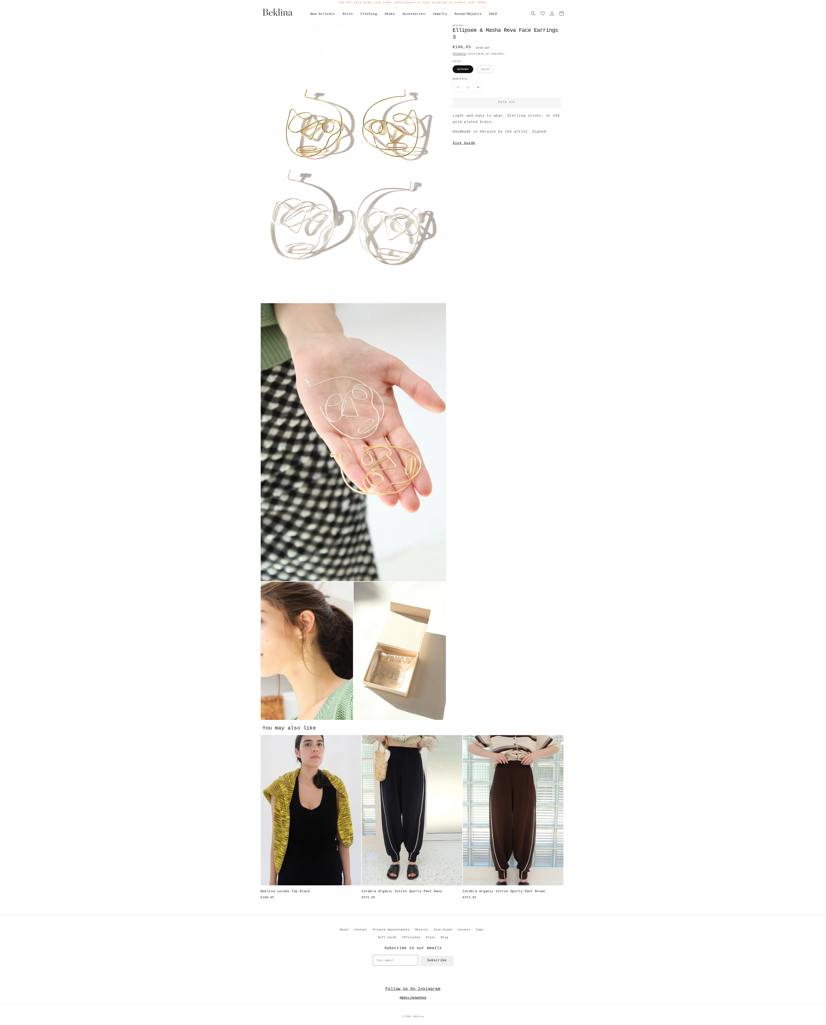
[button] (533, 13)
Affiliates (411, 937)
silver (463, 69)
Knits (348, 14)
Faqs (479, 929)
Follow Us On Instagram (412, 989)
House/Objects (468, 14)
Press (430, 937)
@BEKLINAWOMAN (413, 998)
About (344, 929)
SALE (493, 14)
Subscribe (437, 960)
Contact (360, 929)
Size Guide (464, 143)
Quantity (460, 78)
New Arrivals (322, 14)
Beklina (419, 1016)
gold (485, 69)
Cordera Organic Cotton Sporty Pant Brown (504, 891)
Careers (464, 929)
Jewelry (440, 14)
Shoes (390, 14)
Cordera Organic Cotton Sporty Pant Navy (402, 891)
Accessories (413, 14)
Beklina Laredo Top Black (285, 891)
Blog (444, 937)
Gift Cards (387, 937)
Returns (421, 929)
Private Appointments (391, 929)
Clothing (369, 14)
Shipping (459, 53)
